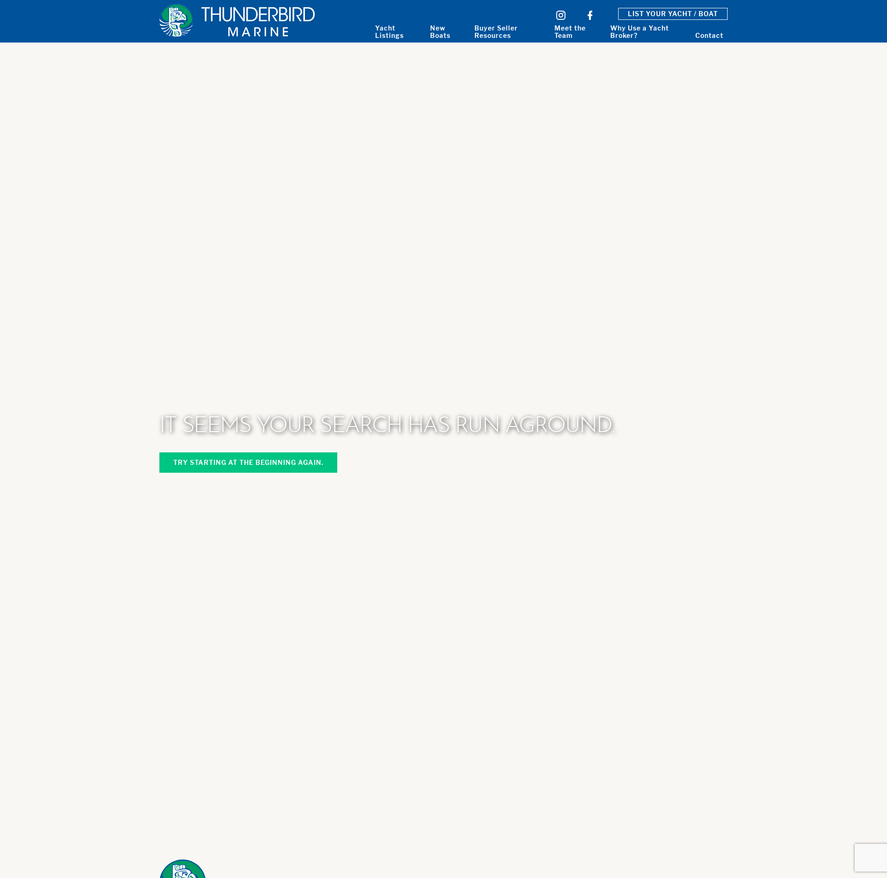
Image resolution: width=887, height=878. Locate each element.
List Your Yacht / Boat (673, 14)
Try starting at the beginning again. (248, 462)
